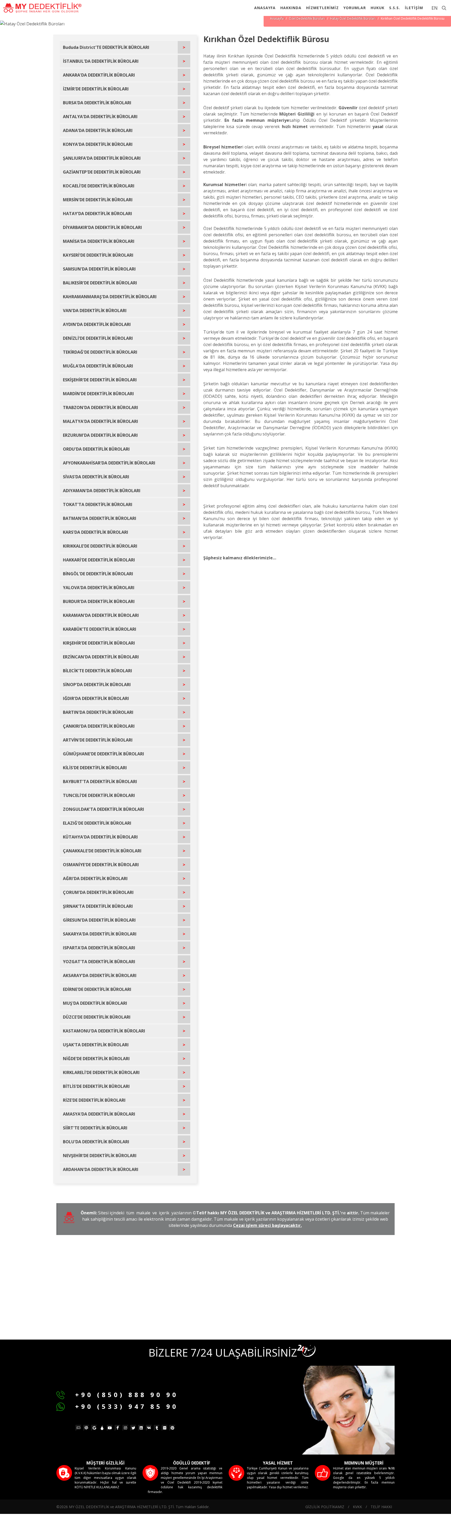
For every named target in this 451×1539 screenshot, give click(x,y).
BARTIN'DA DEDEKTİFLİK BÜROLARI (98, 712)
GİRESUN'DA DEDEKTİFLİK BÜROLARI (99, 920)
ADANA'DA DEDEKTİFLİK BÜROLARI (98, 130)
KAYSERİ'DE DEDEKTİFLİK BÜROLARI (98, 255)
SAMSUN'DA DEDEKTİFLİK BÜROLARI (99, 269)
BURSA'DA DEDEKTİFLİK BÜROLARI (97, 103)
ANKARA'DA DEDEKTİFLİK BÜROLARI (99, 75)
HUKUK (377, 7)
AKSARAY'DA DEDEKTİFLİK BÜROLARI (100, 975)
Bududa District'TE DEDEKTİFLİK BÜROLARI (106, 47)
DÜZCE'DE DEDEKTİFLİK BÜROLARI (96, 1017)
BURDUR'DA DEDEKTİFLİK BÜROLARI (99, 601)
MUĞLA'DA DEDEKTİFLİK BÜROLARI (98, 366)
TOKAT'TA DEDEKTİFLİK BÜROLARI (97, 504)
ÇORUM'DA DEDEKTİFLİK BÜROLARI (98, 892)
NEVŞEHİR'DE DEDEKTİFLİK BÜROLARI (100, 1155)
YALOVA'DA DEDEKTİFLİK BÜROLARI (98, 587)
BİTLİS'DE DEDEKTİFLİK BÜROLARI (96, 1086)
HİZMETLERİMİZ (322, 7)
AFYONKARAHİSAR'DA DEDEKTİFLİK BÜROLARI (109, 463)
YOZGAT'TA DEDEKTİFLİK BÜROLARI (99, 961)
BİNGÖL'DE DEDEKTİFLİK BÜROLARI (98, 574)
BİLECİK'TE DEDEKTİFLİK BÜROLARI (97, 671)
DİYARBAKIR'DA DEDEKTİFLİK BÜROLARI (102, 227)
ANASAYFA (265, 7)
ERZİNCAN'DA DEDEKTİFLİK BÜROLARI (101, 657)
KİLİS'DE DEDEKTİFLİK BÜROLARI (95, 768)
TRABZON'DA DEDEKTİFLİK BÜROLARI (100, 407)
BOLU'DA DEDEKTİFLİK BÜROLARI (96, 1142)
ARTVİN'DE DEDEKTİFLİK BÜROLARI (98, 740)
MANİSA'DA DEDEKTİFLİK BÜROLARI (98, 241)
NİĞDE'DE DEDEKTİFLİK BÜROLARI (96, 1058)
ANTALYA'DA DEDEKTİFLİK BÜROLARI (100, 116)
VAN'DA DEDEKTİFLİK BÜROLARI (95, 310)
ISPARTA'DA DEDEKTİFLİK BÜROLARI (99, 948)
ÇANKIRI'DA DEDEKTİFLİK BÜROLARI (99, 726)
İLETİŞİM (414, 7)
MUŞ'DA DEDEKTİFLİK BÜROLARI (95, 1003)
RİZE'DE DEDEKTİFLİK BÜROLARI (94, 1100)
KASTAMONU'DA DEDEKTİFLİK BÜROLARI (104, 1031)
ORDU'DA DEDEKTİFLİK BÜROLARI (96, 449)
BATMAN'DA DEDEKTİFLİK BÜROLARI (99, 518)
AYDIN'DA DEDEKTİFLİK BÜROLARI (97, 324)
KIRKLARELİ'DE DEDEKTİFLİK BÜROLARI (101, 1072)
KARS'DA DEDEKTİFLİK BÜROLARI (95, 532)
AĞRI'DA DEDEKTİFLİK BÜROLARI (95, 878)
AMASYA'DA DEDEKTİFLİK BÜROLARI (99, 1114)
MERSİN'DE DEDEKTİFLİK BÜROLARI (98, 200)
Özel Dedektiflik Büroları (307, 18)
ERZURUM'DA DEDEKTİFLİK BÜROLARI (100, 435)
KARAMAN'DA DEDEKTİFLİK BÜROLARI (101, 615)
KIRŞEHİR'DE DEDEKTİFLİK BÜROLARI (99, 643)
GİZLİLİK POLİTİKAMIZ (324, 1506)
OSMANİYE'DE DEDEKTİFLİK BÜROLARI (101, 865)
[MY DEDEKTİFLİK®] (42, 8)
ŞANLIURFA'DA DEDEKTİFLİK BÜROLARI (102, 158)
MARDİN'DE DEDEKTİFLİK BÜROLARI (98, 394)
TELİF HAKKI (381, 1506)
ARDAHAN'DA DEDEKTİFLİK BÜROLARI (100, 1169)
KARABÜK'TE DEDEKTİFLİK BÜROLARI (99, 629)
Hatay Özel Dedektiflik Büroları (353, 18)
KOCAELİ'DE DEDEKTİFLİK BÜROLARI (98, 186)
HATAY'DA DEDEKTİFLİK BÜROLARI (97, 213)
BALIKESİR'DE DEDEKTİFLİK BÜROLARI (100, 283)
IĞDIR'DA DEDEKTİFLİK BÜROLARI (96, 698)
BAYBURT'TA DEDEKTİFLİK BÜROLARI (100, 781)
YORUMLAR (354, 7)
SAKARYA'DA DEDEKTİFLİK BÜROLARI (100, 934)
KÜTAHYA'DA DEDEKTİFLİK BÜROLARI (100, 837)
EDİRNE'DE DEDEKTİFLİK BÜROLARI (97, 989)
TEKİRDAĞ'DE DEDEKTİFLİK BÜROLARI (100, 352)
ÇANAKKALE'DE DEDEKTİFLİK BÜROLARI (102, 851)
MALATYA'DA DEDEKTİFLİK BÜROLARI (100, 421)
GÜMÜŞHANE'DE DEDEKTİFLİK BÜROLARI (103, 754)
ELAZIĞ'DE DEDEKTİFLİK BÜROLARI (97, 823)
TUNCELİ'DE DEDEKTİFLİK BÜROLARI (99, 795)
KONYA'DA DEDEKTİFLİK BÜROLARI (98, 144)
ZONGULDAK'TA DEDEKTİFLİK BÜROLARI (103, 809)
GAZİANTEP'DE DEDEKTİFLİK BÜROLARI (102, 172)
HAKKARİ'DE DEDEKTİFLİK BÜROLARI (99, 560)
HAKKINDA (290, 7)
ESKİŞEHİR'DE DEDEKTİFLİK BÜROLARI (100, 380)
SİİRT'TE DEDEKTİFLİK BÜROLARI (95, 1128)
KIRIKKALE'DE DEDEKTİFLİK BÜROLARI (100, 546)
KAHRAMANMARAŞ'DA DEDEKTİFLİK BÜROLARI (110, 297)
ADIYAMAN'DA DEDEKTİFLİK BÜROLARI (101, 490)
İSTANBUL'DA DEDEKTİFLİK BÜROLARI (101, 61)
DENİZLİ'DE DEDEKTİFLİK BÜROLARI (98, 338)
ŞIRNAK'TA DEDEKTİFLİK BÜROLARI (98, 906)
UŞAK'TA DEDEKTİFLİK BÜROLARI (96, 1045)
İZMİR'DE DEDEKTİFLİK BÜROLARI (96, 89)
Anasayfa (277, 18)
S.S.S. (394, 7)
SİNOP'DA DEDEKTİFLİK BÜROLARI (97, 684)
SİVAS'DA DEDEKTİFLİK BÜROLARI (96, 477)
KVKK (357, 1506)
